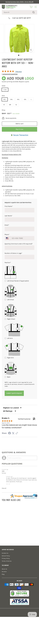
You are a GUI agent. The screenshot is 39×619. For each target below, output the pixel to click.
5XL (25, 99)
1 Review (18, 72)
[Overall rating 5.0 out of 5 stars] (8, 72)
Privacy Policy (6, 558)
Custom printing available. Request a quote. (15, 81)
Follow (4, 473)
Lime (4, 89)
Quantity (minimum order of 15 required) (19, 244)
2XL (4, 99)
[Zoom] (31, 50)
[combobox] (19, 12)
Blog (3, 574)
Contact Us (5, 553)
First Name (9, 206)
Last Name (8, 216)
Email (7, 225)
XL (16, 104)
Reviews (4, 571)
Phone (7, 234)
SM (10, 104)
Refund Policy (6, 556)
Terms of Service (7, 561)
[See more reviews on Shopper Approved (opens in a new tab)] (17, 433)
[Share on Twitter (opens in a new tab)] (13, 433)
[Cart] (31, 7)
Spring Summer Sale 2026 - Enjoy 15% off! (19, 2)
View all (4, 488)
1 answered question (10, 74)
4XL (18, 99)
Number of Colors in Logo (13, 253)
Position (8, 262)
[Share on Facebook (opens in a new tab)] (9, 433)
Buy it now (19, 129)
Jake (3, 471)
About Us (4, 569)
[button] (7, 484)
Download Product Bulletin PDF (11, 154)
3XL (11, 99)
